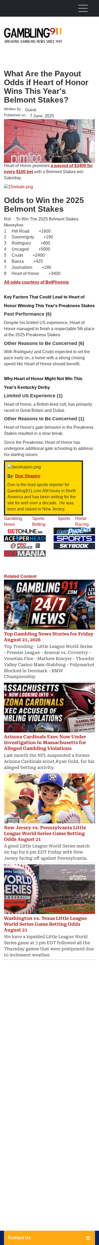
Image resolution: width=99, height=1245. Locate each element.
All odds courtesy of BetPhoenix (36, 282)
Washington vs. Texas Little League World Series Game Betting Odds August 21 (45, 924)
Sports (64, 518)
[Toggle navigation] (83, 8)
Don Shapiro (27, 476)
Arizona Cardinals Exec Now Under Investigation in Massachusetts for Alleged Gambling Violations (45, 742)
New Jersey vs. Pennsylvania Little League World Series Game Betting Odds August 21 (45, 833)
